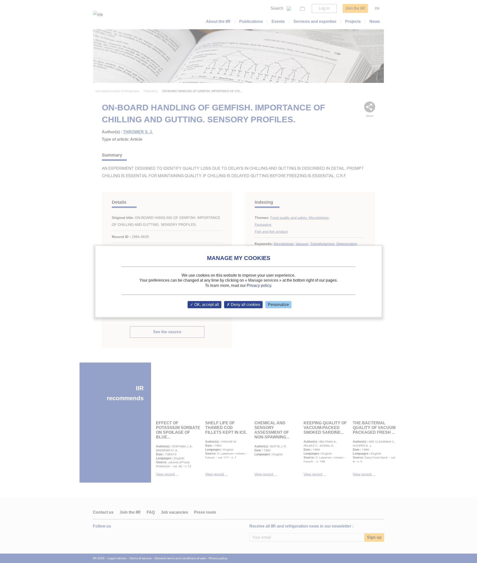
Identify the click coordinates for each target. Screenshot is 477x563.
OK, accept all (206, 304)
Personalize (278, 304)
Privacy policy (259, 285)
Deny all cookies (245, 304)
